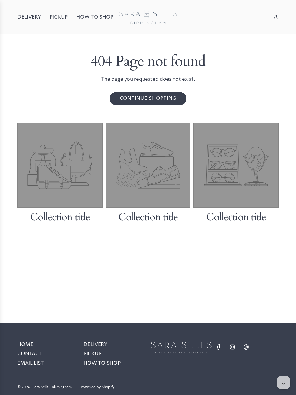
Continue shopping (148, 98)
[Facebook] (218, 347)
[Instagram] (232, 347)
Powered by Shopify (98, 387)
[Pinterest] (246, 347)
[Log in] (275, 17)
